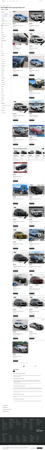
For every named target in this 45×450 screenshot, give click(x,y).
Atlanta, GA (31, 425)
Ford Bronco (17, 437)
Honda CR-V (10, 436)
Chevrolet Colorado (32, 441)
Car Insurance (24, 425)
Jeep (23, 435)
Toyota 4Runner (4, 441)
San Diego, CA (31, 429)
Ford (16, 435)
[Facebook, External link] (38, 430)
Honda (10, 435)
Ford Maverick (17, 436)
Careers (22, 444)
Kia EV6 (37, 441)
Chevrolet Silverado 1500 (32, 437)
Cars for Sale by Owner (4, 424)
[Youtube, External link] (39, 430)
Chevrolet (31, 435)
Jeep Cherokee (24, 441)
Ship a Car (24, 423)
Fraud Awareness (32, 444)
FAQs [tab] (14, 371)
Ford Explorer (17, 441)
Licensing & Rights (26, 444)
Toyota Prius (3, 437)
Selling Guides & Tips (18, 424)
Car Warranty (24, 424)
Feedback (36, 444)
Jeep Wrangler (24, 436)
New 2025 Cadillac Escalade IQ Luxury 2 (38, 157)
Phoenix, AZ (31, 424)
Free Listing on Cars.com (18, 423)
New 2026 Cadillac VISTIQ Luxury (23, 157)
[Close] (44, 445)
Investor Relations (18, 444)
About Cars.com (10, 444)
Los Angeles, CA (31, 423)
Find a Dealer (3, 425)
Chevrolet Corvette (32, 436)
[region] (22, 447)
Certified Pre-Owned (4, 423)
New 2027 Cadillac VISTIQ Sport (30, 157)
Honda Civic (10, 437)
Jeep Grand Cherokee (25, 437)
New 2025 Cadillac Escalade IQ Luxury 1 (16, 157)
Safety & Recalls (11, 425)
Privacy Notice (7, 447)
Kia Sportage (38, 436)
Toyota (3, 435)
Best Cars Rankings (11, 424)
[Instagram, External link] (40, 430)
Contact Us (14, 444)
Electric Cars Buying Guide (5, 428)
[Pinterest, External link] (42, 430)
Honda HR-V (10, 441)
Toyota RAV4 (3, 436)
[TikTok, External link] (36, 430)
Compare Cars (10, 423)
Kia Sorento (38, 437)
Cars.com (26, 447)
